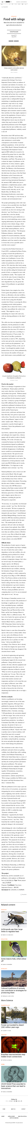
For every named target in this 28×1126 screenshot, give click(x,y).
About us (13, 1109)
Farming (16, 41)
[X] (8, 1101)
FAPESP (2, 1116)
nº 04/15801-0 (9, 880)
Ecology (11, 41)
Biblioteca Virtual (22, 1116)
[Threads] (15, 1101)
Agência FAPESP (11, 1116)
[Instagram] (10, 1101)
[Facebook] (6, 1101)
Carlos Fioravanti (14, 31)
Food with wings (14, 19)
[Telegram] (17, 1101)
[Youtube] (19, 1101)
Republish (5, 7)
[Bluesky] (13, 1101)
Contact (23, 1109)
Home (4, 1109)
